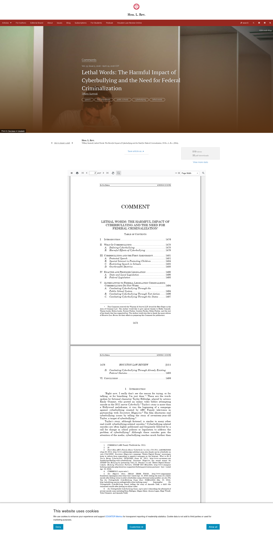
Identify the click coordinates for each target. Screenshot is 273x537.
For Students (96, 23)
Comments (89, 60)
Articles (5, 23)
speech (88, 100)
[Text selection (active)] (118, 173)
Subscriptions (80, 23)
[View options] (71, 173)
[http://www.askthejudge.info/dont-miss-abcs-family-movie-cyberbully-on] (142, 452)
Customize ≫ (138, 526)
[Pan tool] (112, 173)
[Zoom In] (179, 173)
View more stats (200, 162)
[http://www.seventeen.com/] (160, 458)
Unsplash (21, 131)
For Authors (21, 23)
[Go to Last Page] (107, 173)
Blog (68, 23)
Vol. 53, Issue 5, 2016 (91, 66)
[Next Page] (103, 173)
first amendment (103, 100)
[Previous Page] (86, 173)
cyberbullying (140, 100)
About (50, 23)
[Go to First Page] (82, 173)
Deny (59, 526)
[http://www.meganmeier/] (161, 473)
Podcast (109, 23)
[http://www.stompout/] (162, 465)
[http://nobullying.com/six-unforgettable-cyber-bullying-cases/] (123, 482)
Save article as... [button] (136, 151)
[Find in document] (203, 173)
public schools (122, 100)
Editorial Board (36, 23)
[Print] (77, 173)
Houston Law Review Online (129, 23)
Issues (59, 23)
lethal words (157, 100)
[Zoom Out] (176, 173)
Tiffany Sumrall (90, 93)
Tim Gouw (11, 131)
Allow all (214, 526)
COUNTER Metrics (113, 516)
